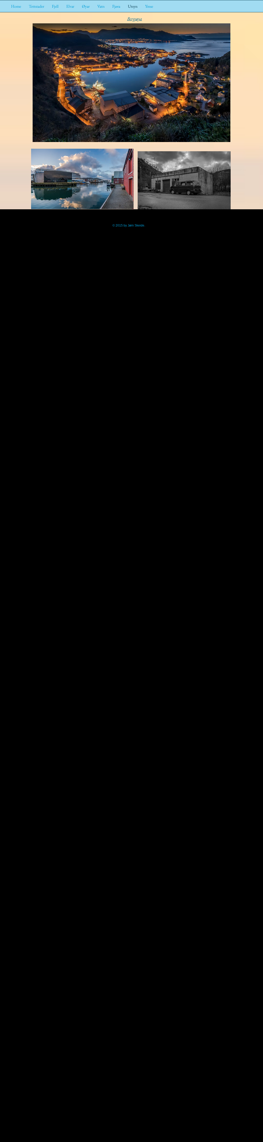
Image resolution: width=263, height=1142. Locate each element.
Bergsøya (134, 19)
